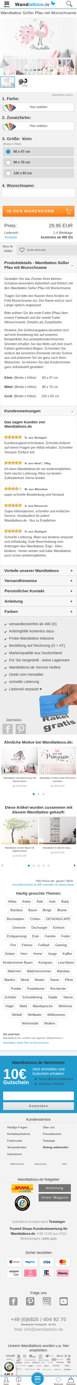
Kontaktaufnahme (18, 1133)
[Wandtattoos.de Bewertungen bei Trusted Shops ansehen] (22, 1210)
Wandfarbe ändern (62, 95)
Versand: (10, 237)
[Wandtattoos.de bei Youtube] (64, 1301)
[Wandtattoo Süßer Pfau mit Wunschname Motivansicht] (23, 81)
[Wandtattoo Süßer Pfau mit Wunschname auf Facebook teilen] (6, 729)
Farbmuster (14, 1140)
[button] (33, 794)
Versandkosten (16, 1147)
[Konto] (6, 1381)
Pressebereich (52, 1133)
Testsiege (49, 1140)
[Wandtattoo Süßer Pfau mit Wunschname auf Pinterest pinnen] (19, 729)
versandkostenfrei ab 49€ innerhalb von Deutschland (43, 884)
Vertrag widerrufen (55, 1147)
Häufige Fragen (17, 1127)
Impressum (14, 1154)
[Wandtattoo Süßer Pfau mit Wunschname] (38, 45)
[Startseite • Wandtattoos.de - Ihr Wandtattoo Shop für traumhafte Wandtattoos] (34, 4)
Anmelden (38, 1106)
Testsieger (57, 1221)
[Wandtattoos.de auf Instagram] (47, 1301)
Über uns (49, 1127)
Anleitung (54, 1188)
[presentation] (3, 865)
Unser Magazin (55, 1197)
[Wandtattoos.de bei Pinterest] (30, 1301)
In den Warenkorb (30, 211)
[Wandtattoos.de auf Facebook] (13, 1301)
